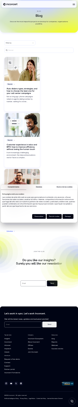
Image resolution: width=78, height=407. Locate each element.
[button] (74, 4)
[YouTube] (11, 383)
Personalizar (39, 216)
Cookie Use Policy (41, 398)
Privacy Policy (23, 398)
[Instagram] (6, 383)
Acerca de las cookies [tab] (64, 187)
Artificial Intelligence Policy (11, 398)
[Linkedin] (21, 383)
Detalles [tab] (39, 187)
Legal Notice (32, 398)
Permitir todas (54, 216)
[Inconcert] (10, 4)
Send (49, 324)
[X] (16, 383)
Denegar (68, 216)
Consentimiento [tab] (13, 187)
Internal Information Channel (55, 398)
